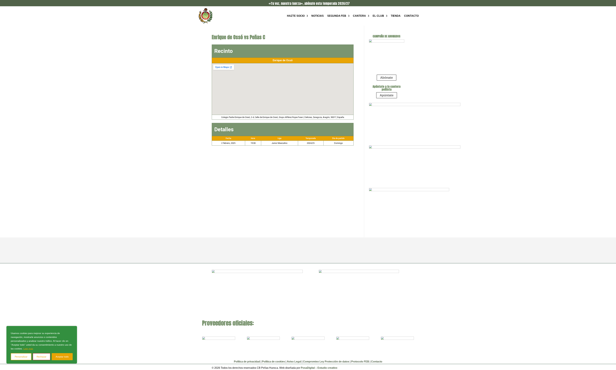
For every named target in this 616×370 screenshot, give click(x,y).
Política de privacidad (247, 361)
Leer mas (28, 348)
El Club (378, 15)
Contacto (411, 15)
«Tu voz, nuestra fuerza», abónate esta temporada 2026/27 (309, 3)
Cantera (359, 15)
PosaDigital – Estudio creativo (319, 367)
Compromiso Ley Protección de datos (326, 361)
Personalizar (21, 356)
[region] (41, 345)
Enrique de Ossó (283, 60)
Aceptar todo (62, 356)
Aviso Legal (294, 361)
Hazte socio (296, 15)
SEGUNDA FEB (336, 15)
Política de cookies (273, 361)
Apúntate (387, 95)
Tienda (396, 15)
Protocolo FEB (360, 361)
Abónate (386, 77)
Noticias (317, 15)
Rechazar (41, 356)
